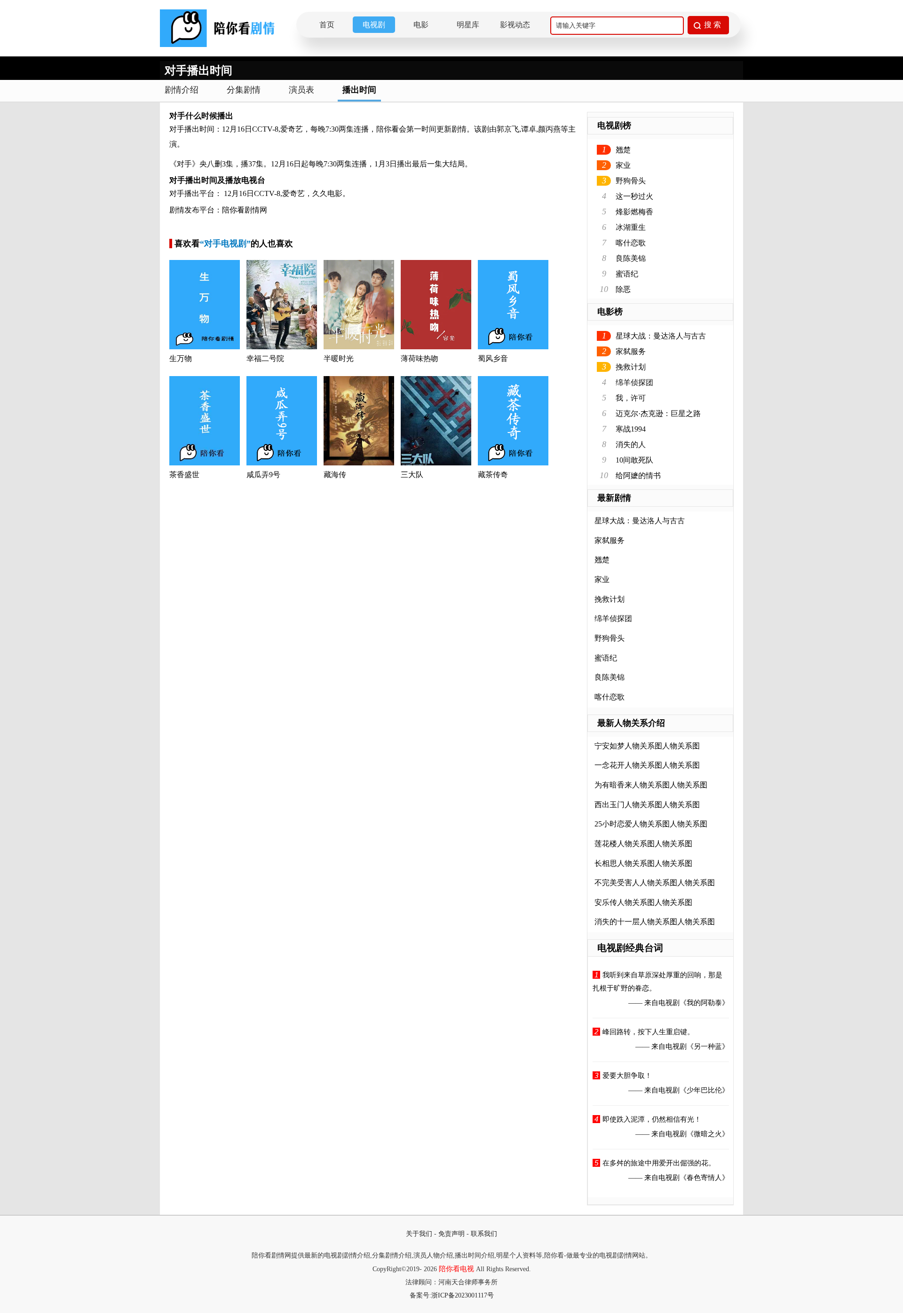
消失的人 (631, 444)
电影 (420, 25)
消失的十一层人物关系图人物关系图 (654, 922)
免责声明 (451, 1233)
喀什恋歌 (631, 243)
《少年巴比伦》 (704, 1090)
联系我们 (484, 1233)
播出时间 (359, 89)
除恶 (623, 289)
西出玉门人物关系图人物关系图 (647, 805)
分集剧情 (244, 89)
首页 (326, 25)
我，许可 (631, 398)
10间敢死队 (634, 460)
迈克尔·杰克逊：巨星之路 (658, 413)
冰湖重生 (631, 227)
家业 (623, 165)
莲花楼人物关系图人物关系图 (643, 844)
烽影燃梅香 (634, 212)
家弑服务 (631, 351)
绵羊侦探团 (634, 382)
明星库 (468, 25)
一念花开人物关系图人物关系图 (647, 765)
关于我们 (419, 1233)
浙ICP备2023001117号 (462, 1295)
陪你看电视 (456, 1269)
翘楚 (623, 150)
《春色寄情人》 (704, 1177)
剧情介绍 (181, 89)
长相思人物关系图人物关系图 (643, 863)
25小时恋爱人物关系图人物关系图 (650, 824)
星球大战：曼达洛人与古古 (661, 336)
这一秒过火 (634, 196)
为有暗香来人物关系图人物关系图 (650, 785)
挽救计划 (631, 367)
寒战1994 (631, 429)
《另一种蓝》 (708, 1046)
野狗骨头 (631, 181)
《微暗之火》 (708, 1134)
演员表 (301, 89)
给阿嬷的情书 (638, 476)
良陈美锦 (631, 258)
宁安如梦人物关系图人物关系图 (647, 746)
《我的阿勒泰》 (704, 1002)
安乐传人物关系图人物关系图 (643, 902)
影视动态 (515, 25)
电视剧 (374, 25)
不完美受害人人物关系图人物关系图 (654, 883)
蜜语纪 (627, 274)
